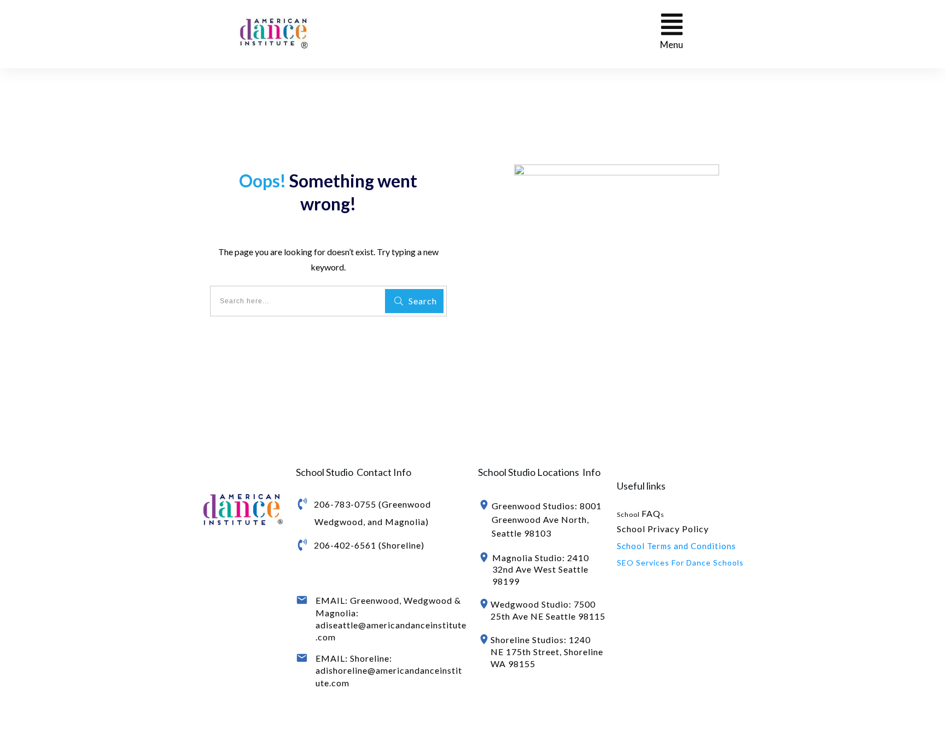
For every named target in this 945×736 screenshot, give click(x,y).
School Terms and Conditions (676, 546)
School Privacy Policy (663, 528)
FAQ (651, 513)
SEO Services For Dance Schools (680, 562)
